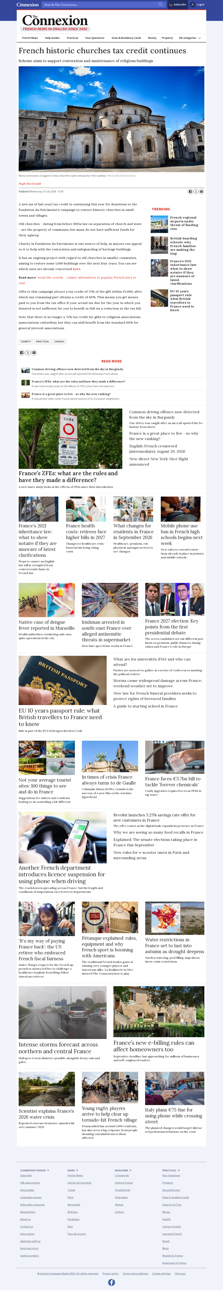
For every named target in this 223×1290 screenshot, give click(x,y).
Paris (71, 1197)
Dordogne (73, 1219)
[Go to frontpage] (55, 23)
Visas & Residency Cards (126, 38)
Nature (119, 1205)
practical (42, 341)
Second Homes (171, 1190)
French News (30, 38)
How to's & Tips (171, 1205)
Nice (70, 1227)
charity (26, 341)
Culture (119, 1212)
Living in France (171, 1227)
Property (167, 38)
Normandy (74, 1205)
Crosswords (122, 1175)
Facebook (111, 1283)
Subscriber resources (32, 1205)
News (71, 1170)
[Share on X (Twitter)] (195, 191)
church (59, 341)
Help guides (27, 1190)
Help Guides (52, 38)
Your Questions (94, 38)
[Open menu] (191, 38)
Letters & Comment (79, 1183)
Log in (200, 4)
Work (165, 1248)
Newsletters (27, 1212)
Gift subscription (30, 1183)
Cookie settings (161, 1274)
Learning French (172, 1234)
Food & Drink (122, 1190)
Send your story (29, 1248)
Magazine (121, 1170)
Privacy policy (110, 1274)
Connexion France (33, 1170)
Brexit (166, 1241)
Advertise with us (30, 1241)
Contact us (26, 1227)
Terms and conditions (135, 1274)
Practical (72, 38)
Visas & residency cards (175, 1197)
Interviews (121, 1197)
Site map (180, 1274)
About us (25, 1219)
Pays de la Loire (77, 1234)
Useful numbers (29, 1256)
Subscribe (180, 4)
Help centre (27, 1234)
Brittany (73, 1212)
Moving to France (172, 1256)
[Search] (160, 5)
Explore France (124, 1183)
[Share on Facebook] (190, 191)
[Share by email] (201, 191)
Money (152, 38)
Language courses (30, 1197)
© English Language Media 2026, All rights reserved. (67, 1274)
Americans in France (174, 1263)
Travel (71, 1190)
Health (166, 1219)
